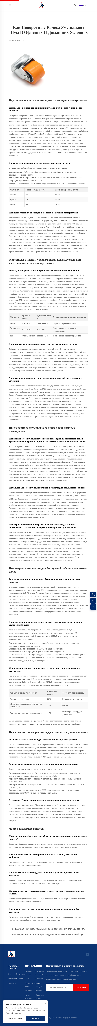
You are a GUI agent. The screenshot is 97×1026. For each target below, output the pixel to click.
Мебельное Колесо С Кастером (39, 974)
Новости (19, 979)
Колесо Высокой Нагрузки (28, 998)
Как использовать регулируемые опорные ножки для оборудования (56, 934)
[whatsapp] (87, 954)
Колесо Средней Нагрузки (38, 986)
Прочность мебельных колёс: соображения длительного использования (60, 929)
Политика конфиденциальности (66, 1018)
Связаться (12, 983)
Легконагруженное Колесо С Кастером (32, 986)
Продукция (20, 974)
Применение (13, 979)
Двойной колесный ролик (28, 974)
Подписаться (81, 987)
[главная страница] (42, 5)
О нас (10, 974)
